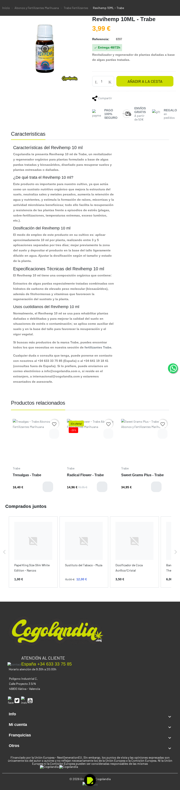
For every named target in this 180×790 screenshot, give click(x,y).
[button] (4, 552)
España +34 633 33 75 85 (46, 664)
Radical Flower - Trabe (85, 475)
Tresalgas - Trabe (27, 475)
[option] (36, 457)
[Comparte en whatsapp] (95, 98)
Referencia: (100, 39)
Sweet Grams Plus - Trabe (142, 475)
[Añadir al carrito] (48, 487)
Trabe (16, 468)
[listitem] (33, 552)
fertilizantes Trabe (98, 347)
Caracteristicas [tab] (28, 134)
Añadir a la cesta (145, 81)
